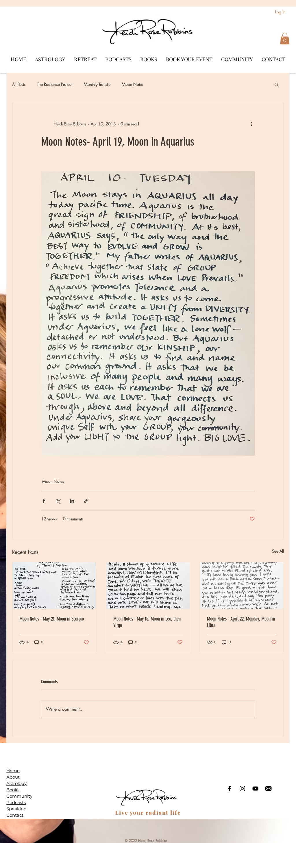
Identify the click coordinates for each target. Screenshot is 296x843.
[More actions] (251, 123)
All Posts (18, 84)
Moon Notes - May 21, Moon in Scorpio (51, 619)
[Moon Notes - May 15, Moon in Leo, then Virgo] (148, 585)
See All (278, 551)
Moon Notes (132, 84)
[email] (268, 788)
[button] (285, 38)
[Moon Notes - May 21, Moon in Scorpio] (54, 585)
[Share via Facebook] (44, 501)
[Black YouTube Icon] (255, 788)
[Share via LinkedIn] (72, 501)
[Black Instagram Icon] (242, 788)
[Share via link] (86, 501)
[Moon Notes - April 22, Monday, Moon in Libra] (242, 585)
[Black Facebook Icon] (229, 788)
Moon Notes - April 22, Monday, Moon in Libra (241, 622)
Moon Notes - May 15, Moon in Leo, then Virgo (147, 622)
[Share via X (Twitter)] (58, 501)
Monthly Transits (97, 84)
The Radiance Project (54, 84)
